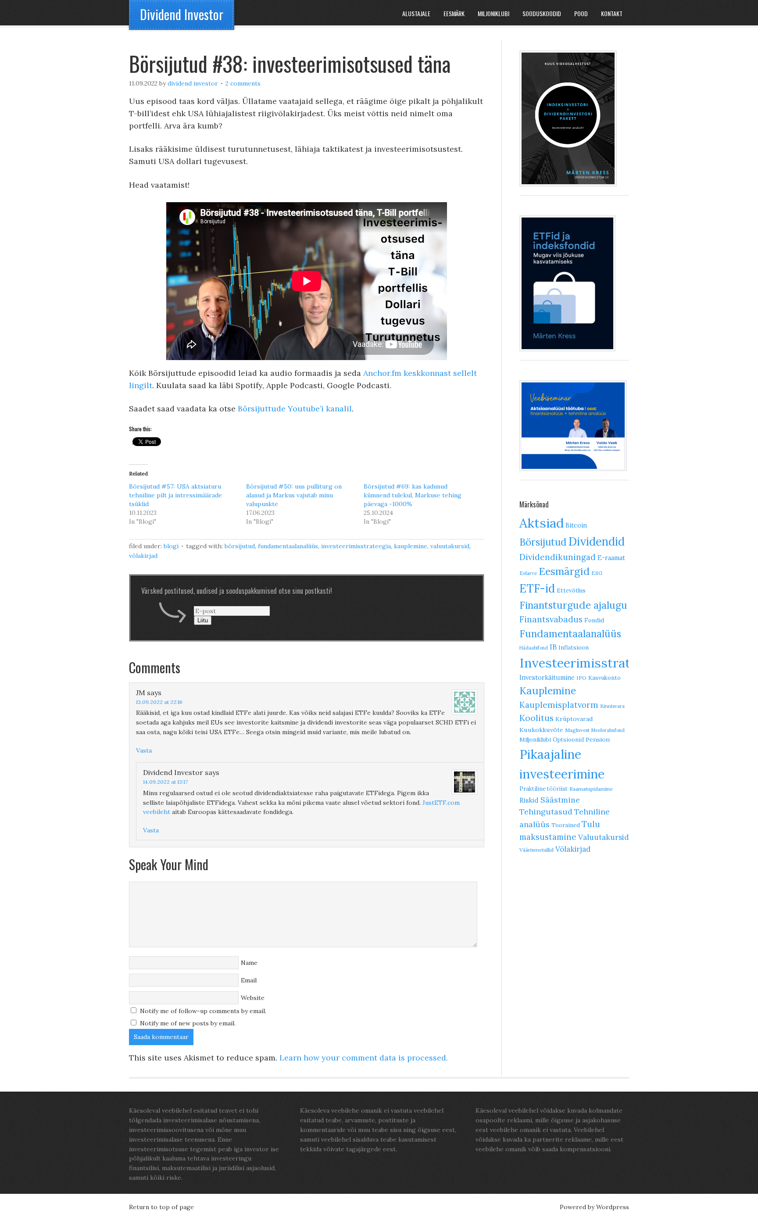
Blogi (171, 546)
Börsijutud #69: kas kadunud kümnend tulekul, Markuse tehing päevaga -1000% (412, 495)
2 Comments (243, 83)
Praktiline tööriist (543, 788)
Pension (598, 739)
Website (253, 998)
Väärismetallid (536, 849)
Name (249, 963)
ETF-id (537, 588)
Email (249, 980)
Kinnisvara (612, 706)
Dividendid (596, 541)
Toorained (565, 825)
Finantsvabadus (551, 619)
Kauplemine (410, 546)
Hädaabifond (533, 648)
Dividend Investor (181, 14)
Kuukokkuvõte (541, 730)
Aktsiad (541, 522)
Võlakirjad (143, 556)
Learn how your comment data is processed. (363, 1058)
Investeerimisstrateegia (356, 546)
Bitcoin (576, 525)
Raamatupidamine (591, 788)
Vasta (144, 750)
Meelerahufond (608, 730)
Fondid (594, 620)
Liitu (202, 620)
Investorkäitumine (547, 677)
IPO (581, 678)
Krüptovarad (574, 719)
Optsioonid (568, 739)
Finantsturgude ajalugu (573, 605)
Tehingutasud (545, 812)
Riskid (529, 800)
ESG (596, 573)
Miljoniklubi (535, 739)
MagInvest (577, 730)
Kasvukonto (604, 678)
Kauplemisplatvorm (558, 705)
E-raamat (611, 557)
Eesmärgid (564, 571)
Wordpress (612, 1207)
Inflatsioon (573, 647)
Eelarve (528, 573)
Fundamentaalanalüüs (288, 546)
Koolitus (536, 717)
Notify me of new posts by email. (188, 1023)
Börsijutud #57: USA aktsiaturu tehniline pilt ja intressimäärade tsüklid (175, 495)
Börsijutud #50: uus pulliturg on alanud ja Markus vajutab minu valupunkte (294, 495)
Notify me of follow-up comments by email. (203, 1011)
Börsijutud (240, 546)
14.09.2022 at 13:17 (165, 781)
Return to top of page (161, 1207)
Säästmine (560, 800)
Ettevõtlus (571, 590)
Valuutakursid (449, 546)
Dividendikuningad (557, 557)
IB (553, 647)
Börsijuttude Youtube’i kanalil (295, 408)
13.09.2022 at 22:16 (159, 702)
